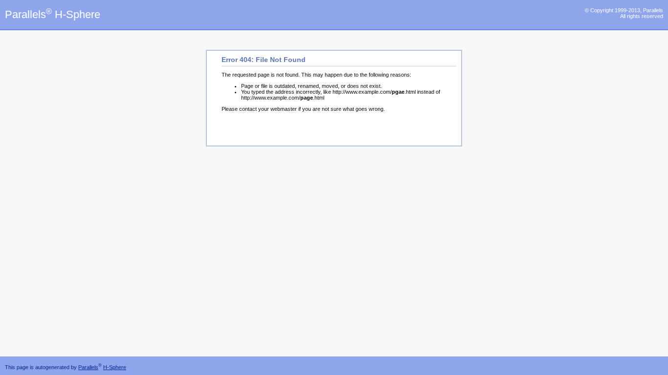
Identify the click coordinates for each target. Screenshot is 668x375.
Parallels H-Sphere (52, 14)
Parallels (88, 367)
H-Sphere (114, 367)
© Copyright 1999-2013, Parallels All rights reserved (624, 13)
